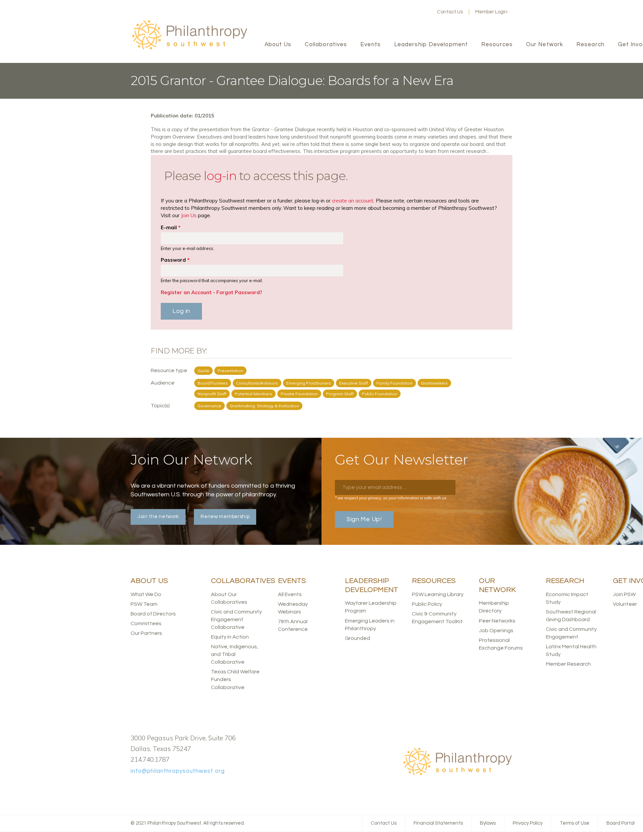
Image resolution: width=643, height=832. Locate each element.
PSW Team (144, 604)
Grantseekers (434, 383)
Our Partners (146, 633)
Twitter (402, 12)
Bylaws (488, 823)
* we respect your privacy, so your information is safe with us (390, 497)
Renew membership (225, 516)
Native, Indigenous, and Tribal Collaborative (234, 654)
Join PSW (624, 594)
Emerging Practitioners (308, 383)
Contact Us (450, 11)
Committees (146, 623)
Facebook (391, 12)
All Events (290, 594)
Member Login (491, 11)
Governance (209, 405)
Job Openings (496, 630)
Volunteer (625, 604)
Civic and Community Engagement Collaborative (236, 619)
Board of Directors (153, 613)
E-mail (171, 227)
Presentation (230, 370)
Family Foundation (394, 383)
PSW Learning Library (437, 594)
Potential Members (253, 393)
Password (175, 260)
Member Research (568, 664)
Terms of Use (574, 823)
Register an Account (186, 292)
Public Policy (427, 604)
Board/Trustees (213, 383)
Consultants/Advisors (257, 383)
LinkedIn (413, 12)
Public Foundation (379, 393)
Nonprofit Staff (212, 393)
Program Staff (340, 393)
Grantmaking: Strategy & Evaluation (264, 405)
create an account (352, 200)
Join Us (189, 215)
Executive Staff (353, 383)
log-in (220, 175)
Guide (203, 370)
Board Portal (620, 823)
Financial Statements (438, 823)
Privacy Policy (528, 823)
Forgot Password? (239, 292)
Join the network (158, 516)
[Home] (189, 49)
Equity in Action (230, 637)
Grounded (357, 638)
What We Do (146, 594)
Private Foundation (299, 393)
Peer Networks (497, 620)
